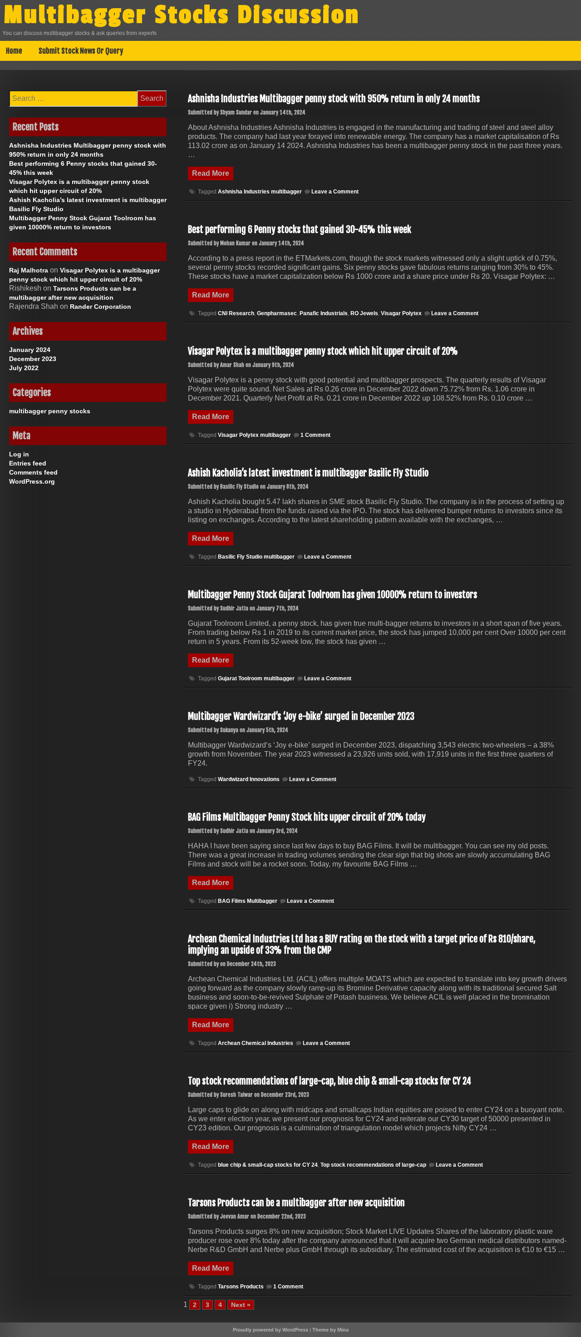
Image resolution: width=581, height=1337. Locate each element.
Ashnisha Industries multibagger (260, 191)
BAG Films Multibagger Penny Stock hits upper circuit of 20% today (307, 817)
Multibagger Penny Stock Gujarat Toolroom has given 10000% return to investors (332, 594)
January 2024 (29, 349)
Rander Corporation (100, 306)
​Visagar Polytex (401, 313)
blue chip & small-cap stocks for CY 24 (268, 1165)
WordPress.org (32, 481)
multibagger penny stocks (49, 411)
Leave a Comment (335, 191)
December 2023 (32, 358)
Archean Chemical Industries (255, 1043)
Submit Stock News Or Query (81, 50)
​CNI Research (236, 313)
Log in (19, 454)
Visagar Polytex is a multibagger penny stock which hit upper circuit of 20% (323, 351)
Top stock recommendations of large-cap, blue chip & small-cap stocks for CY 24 (329, 1081)
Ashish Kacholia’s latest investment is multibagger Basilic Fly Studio (308, 473)
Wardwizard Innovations (249, 779)
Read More (212, 174)
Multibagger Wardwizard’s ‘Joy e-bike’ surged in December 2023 (301, 716)
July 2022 (24, 367)
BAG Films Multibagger (247, 901)
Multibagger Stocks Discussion (182, 15)
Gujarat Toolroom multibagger (256, 678)
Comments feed (33, 472)
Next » (241, 1304)
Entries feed (27, 463)
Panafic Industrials (324, 313)
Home (14, 50)
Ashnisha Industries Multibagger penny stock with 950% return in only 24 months (334, 98)
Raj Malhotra (28, 270)
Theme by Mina (330, 1329)
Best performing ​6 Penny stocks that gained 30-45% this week (299, 229)
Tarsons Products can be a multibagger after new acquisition (296, 1202)
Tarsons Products (241, 1286)
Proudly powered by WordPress (270, 1329)
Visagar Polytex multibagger (254, 435)
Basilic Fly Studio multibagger (256, 557)
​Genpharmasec (277, 313)
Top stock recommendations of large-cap (373, 1165)
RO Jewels (364, 313)
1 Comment (315, 435)
